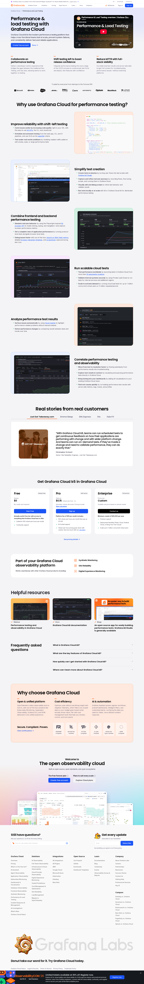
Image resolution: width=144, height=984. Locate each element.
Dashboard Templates (81, 870)
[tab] (42, 417)
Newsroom (119, 870)
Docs (81, 5)
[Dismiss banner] (140, 973)
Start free (30, 511)
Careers (118, 863)
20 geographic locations (95, 274)
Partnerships (119, 867)
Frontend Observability (19, 891)
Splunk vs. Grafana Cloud (124, 924)
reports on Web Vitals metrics (57, 238)
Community (98, 867)
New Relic (56, 882)
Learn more (73, 1)
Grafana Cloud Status (18, 914)
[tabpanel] (72, 444)
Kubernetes (57, 876)
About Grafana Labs (122, 860)
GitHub (76, 863)
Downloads (77, 867)
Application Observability (19, 876)
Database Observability (19, 888)
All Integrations (58, 860)
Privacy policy (117, 848)
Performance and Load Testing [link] (33, 11)
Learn (73, 5)
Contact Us (119, 876)
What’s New (15, 911)
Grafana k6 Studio (85, 175)
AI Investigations (16, 908)
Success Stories (120, 873)
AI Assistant (15, 870)
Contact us (114, 511)
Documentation (99, 860)
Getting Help (119, 879)
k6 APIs (30, 130)
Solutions (44, 5)
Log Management (38, 895)
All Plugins (56, 863)
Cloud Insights (50, 323)
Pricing (54, 5)
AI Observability (37, 860)
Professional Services (122, 882)
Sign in (120, 5)
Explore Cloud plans (84, 780)
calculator (82, 530)
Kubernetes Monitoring (19, 879)
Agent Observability (17, 873)
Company (89, 5)
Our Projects (78, 860)
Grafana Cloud (32, 5)
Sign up (129, 5)
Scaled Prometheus (38, 883)
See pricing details (71, 539)
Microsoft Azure (58, 873)
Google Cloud (57, 870)
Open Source (63, 5)
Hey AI (117, 885)
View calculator (61, 506)
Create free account (21, 45)
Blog (95, 863)
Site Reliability (37, 892)
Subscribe (127, 843)
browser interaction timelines (31, 240)
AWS (54, 867)
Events (96, 870)
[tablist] (72, 417)
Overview (14, 860)
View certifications (24, 731)
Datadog (56, 879)
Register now (117, 977)
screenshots (51, 240)
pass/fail (41, 136)
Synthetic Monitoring (18, 894)
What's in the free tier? (19, 867)
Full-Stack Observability (40, 863)
